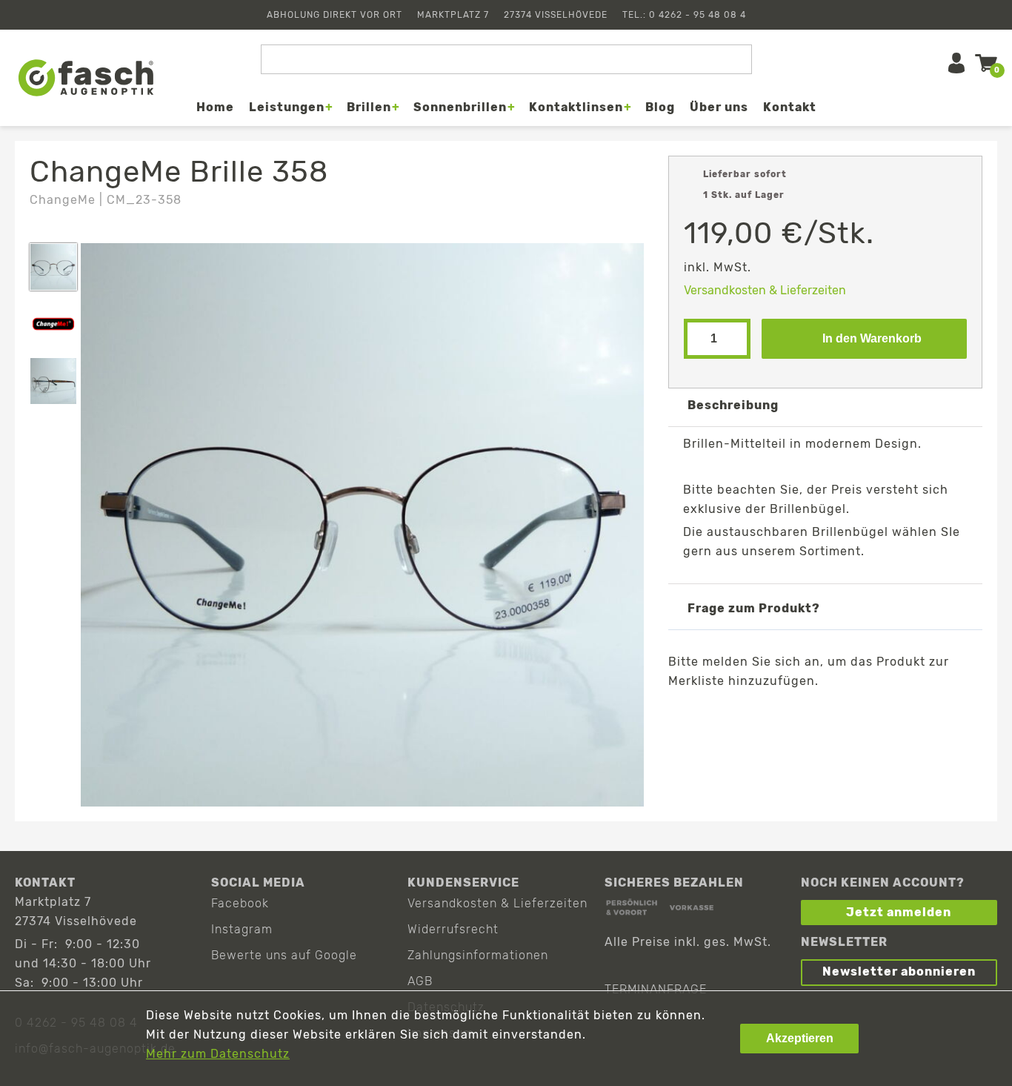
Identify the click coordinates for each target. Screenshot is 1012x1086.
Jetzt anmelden (898, 912)
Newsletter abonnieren (899, 971)
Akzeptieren (799, 1038)
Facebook (240, 903)
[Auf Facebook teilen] (747, 716)
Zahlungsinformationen (477, 955)
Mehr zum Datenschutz (218, 1054)
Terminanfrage (656, 989)
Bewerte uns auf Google (284, 955)
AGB (420, 981)
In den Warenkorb (872, 338)
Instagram (242, 929)
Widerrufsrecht (453, 929)
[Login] (956, 63)
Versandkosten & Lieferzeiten (765, 290)
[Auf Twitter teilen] (790, 716)
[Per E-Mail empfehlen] (833, 716)
